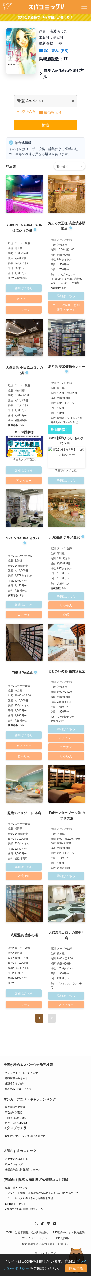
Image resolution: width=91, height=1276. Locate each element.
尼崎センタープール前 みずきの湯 (66, 815)
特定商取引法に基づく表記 (38, 1244)
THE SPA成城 (22, 672)
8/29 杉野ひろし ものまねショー (66, 440)
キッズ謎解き (24, 431)
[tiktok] (42, 1223)
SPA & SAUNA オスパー (24, 538)
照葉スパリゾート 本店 (24, 812)
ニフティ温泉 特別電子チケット (66, 307)
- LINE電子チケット (15, 1203)
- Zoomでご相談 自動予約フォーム (23, 1209)
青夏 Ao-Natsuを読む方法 (63, 73)
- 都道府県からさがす (16, 1078)
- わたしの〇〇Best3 (15, 1122)
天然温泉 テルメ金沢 (64, 537)
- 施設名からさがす (14, 1083)
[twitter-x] (36, 1223)
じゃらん (66, 605)
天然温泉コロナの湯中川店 (67, 935)
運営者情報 (22, 1232)
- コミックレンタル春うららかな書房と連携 (28, 1198)
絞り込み (28, 111)
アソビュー (23, 299)
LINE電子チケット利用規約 (68, 1232)
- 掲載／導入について (16, 1188)
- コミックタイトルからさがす (21, 1073)
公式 (66, 614)
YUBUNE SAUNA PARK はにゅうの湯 (24, 227)
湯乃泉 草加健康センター (66, 366)
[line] (48, 1223)
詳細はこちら (24, 288)
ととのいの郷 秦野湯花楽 (66, 671)
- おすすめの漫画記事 (16, 1159)
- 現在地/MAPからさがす (18, 1088)
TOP (9, 1232)
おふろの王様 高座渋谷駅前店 (66, 225)
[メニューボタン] (84, 7)
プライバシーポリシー (36, 1238)
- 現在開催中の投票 (14, 1107)
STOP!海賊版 (61, 1238)
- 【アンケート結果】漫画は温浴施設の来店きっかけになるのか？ (41, 1193)
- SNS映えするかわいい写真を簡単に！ (26, 1136)
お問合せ (63, 1244)
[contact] (54, 1223)
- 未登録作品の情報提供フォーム (22, 1169)
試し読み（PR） (57, 50)
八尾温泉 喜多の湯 (24, 934)
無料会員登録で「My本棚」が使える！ (45, 17)
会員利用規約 (39, 1232)
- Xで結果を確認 (13, 1112)
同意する (76, 1268)
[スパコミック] (45, 7)
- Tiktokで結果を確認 (15, 1117)
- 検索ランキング (13, 1164)
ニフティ (24, 310)
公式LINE (23, 876)
